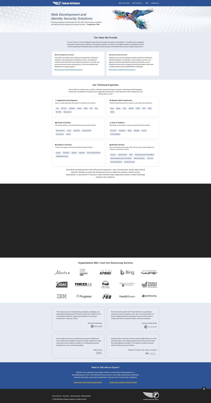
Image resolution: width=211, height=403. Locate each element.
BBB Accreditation (86, 396)
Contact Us (155, 3)
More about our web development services (68, 70)
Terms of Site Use (56, 396)
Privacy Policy (65, 396)
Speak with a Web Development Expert (88, 382)
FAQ (147, 3)
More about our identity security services (122, 70)
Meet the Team (124, 3)
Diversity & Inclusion (75, 396)
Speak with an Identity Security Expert (123, 382)
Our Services (137, 3)
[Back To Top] (204, 389)
